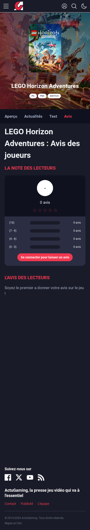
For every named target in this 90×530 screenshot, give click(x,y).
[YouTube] (30, 477)
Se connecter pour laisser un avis (45, 257)
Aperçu (11, 116)
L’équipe (43, 504)
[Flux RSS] (41, 477)
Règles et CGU (13, 523)
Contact (10, 504)
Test (53, 116)
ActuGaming (18, 6)
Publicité (27, 504)
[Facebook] (8, 477)
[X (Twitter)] (19, 477)
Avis (68, 116)
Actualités (33, 116)
